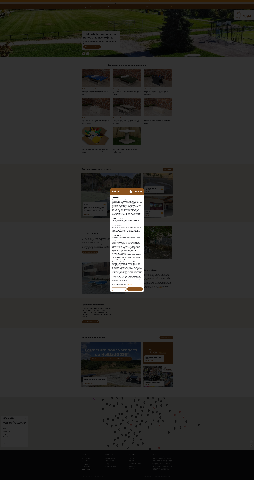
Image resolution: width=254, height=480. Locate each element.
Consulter (129, 284)
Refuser (119, 289)
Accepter (135, 289)
